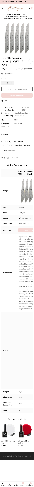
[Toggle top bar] (32, 2)
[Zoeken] (27, 8)
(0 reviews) (28, 69)
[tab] (4, 134)
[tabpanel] (17, 150)
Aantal (4, 78)
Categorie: (5, 123)
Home (9, 14)
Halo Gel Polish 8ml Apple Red (24, 442)
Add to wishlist (30, 61)
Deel (5, 101)
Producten (17, 14)
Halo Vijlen (23, 17)
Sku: (3, 120)
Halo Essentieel (13, 17)
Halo (24, 14)
